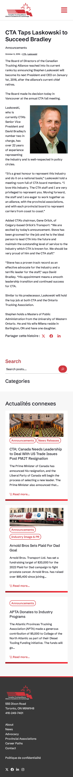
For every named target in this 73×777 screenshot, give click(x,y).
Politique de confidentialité (23, 758)
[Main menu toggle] (64, 10)
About (9, 724)
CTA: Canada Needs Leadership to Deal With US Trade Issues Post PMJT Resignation (36, 454)
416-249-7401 (14, 713)
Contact (10, 748)
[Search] (62, 369)
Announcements (16, 47)
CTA (24, 54)
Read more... (21, 494)
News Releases (48, 440)
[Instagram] (22, 769)
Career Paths (14, 743)
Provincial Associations (20, 738)
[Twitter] (43, 336)
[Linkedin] (59, 336)
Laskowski (32, 54)
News (9, 729)
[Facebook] (51, 336)
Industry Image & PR (25, 537)
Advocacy (12, 734)
